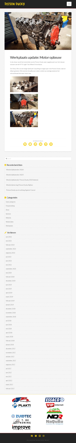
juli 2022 (8, 257)
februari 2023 (10, 245)
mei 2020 (9, 272)
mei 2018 (9, 328)
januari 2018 (10, 344)
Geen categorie (10, 202)
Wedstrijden (9, 222)
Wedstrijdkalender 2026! (15, 170)
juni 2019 (9, 284)
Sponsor (8, 214)
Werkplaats (9, 226)
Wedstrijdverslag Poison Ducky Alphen (19, 185)
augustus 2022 (10, 253)
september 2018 (11, 316)
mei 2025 (9, 241)
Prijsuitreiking (10, 206)
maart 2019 (9, 296)
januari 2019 (10, 304)
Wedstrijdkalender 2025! (15, 175)
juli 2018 (8, 320)
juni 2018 (9, 324)
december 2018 (10, 308)
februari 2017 (10, 388)
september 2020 (11, 268)
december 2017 (10, 348)
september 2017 (11, 360)
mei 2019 (9, 288)
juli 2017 (8, 368)
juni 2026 (9, 237)
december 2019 (10, 280)
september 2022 (11, 249)
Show (7, 210)
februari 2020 (10, 276)
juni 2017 (9, 372)
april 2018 (9, 332)
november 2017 (11, 352)
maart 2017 (9, 384)
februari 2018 (10, 340)
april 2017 (9, 380)
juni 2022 (9, 261)
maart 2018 (9, 336)
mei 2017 (9, 376)
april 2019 (9, 292)
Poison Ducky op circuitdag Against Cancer (20, 190)
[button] (69, 4)
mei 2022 (9, 265)
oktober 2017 (10, 356)
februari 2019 (10, 300)
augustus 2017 (10, 364)
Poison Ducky (15, 4)
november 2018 (11, 312)
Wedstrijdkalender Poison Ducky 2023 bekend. (22, 180)
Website (8, 218)
